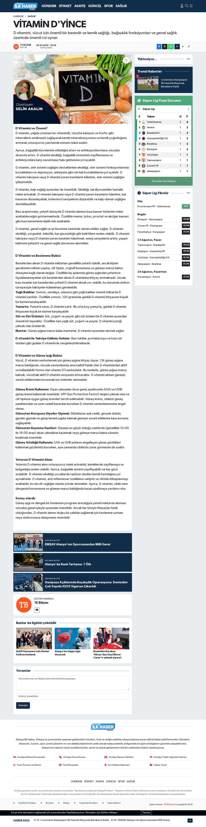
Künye (66, 803)
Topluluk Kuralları (88, 803)
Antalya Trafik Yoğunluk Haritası (170, 757)
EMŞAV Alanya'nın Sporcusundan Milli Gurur (144, 820)
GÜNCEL (94, 6)
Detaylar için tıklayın (164, 181)
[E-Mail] (37, 610)
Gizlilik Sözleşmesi (129, 812)
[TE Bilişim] (24, 604)
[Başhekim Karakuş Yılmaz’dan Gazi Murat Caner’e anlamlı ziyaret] (111, 638)
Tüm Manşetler (70, 765)
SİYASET (65, 6)
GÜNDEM (49, 6)
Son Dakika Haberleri (119, 765)
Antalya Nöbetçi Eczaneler (31, 757)
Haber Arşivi (160, 765)
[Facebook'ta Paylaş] (159, 46)
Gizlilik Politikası (27, 803)
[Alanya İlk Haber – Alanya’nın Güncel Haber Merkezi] (25, 6)
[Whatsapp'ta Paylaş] (171, 46)
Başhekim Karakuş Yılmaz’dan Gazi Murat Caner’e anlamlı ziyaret (107, 654)
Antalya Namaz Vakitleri (121, 757)
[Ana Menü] (191, 6)
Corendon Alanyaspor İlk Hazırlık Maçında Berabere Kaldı (75, 820)
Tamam (146, 812)
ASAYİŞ (79, 6)
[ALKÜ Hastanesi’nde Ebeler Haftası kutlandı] (34, 638)
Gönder (23, 705)
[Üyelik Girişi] (181, 6)
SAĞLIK (121, 6)
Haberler (18, 16)
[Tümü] (188, 59)
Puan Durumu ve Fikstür (29, 765)
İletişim (49, 803)
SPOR (108, 6)
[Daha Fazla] (177, 46)
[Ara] (186, 6)
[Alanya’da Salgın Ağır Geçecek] (73, 638)
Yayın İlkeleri (114, 803)
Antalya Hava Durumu (74, 757)
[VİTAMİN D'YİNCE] (72, 89)
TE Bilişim (41, 602)
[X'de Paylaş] (164, 46)
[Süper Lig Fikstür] (188, 193)
